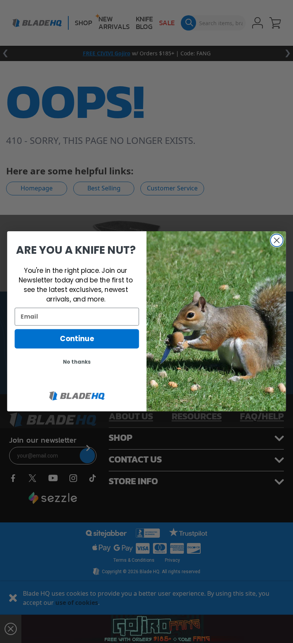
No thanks (77, 362)
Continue (77, 339)
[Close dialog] (276, 240)
